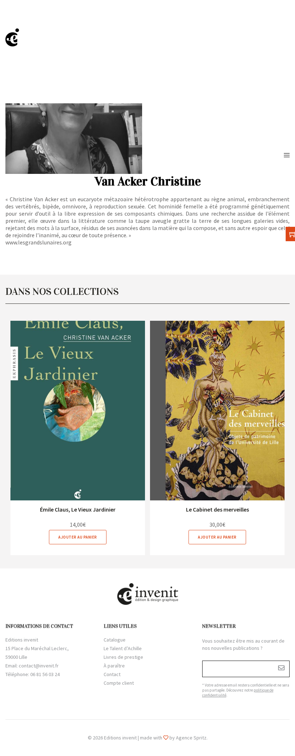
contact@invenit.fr (39, 665)
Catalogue (115, 639)
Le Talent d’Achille (123, 648)
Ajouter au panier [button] (77, 537)
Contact (112, 674)
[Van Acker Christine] (77, 410)
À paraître (114, 665)
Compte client (119, 683)
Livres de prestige (123, 657)
